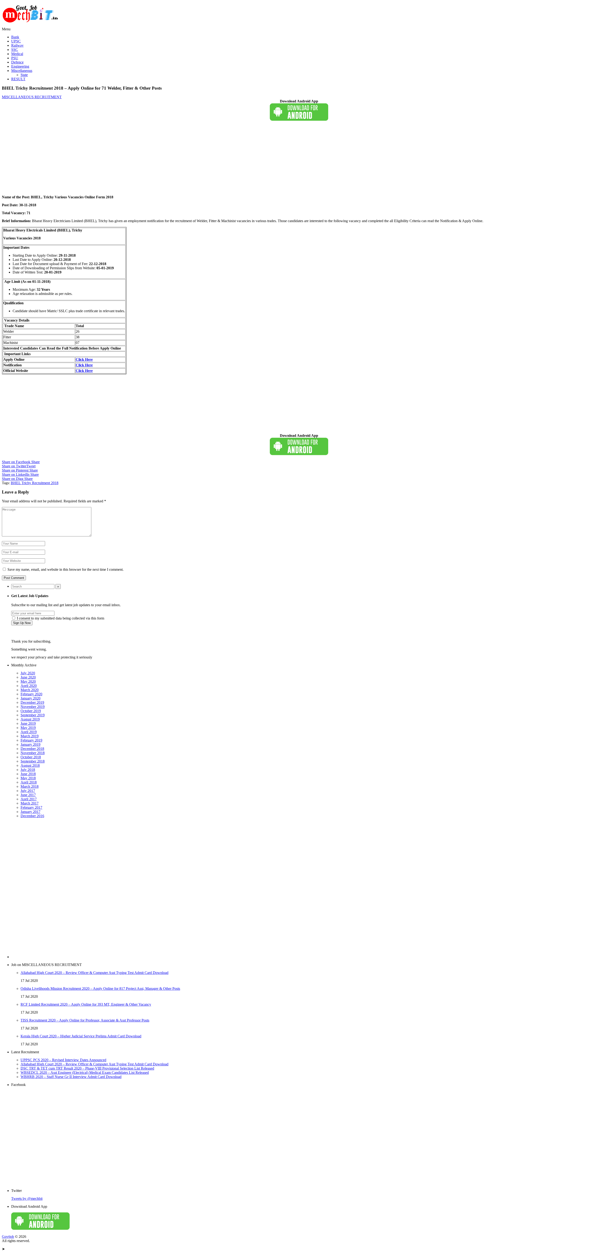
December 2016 (32, 816)
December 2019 (32, 702)
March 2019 (30, 736)
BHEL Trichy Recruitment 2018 (34, 483)
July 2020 (28, 673)
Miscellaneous (21, 71)
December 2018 (32, 749)
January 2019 (30, 744)
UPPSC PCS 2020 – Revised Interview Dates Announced (63, 1060)
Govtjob (8, 1237)
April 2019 (29, 732)
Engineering (20, 66)
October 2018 (31, 757)
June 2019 (28, 723)
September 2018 (33, 761)
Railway (17, 45)
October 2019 (31, 711)
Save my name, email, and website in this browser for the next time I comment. (65, 569)
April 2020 (29, 686)
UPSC (16, 41)
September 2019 (33, 715)
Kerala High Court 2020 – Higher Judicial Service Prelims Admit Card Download (81, 1036)
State (24, 75)
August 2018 (30, 765)
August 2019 (30, 719)
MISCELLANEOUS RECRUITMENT (32, 97)
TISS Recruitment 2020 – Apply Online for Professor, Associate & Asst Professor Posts (85, 1020)
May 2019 (28, 728)
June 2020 (28, 677)
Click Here (84, 365)
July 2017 (28, 791)
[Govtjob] (31, 25)
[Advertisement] (142, 158)
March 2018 (30, 786)
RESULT (18, 79)
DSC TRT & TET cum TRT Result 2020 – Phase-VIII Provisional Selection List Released (87, 1068)
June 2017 (28, 795)
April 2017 (29, 799)
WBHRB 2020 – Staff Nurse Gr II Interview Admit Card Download (71, 1077)
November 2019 (33, 707)
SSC (14, 50)
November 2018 (33, 753)
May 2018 (28, 778)
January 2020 (30, 698)
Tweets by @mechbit (27, 1198)
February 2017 (31, 807)
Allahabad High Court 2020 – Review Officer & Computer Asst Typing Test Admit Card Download (94, 973)
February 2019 (31, 740)
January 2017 (30, 812)
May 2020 (28, 681)
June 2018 (28, 774)
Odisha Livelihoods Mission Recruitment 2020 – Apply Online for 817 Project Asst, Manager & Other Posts (100, 988)
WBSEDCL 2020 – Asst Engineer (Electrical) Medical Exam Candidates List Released (85, 1072)
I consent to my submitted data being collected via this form (60, 618)
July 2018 (28, 770)
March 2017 (30, 803)
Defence (17, 62)
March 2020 (30, 690)
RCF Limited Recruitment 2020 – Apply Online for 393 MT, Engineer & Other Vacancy (86, 1004)
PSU (14, 58)
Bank (15, 37)
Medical (17, 54)
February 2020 (31, 694)
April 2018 (29, 782)
